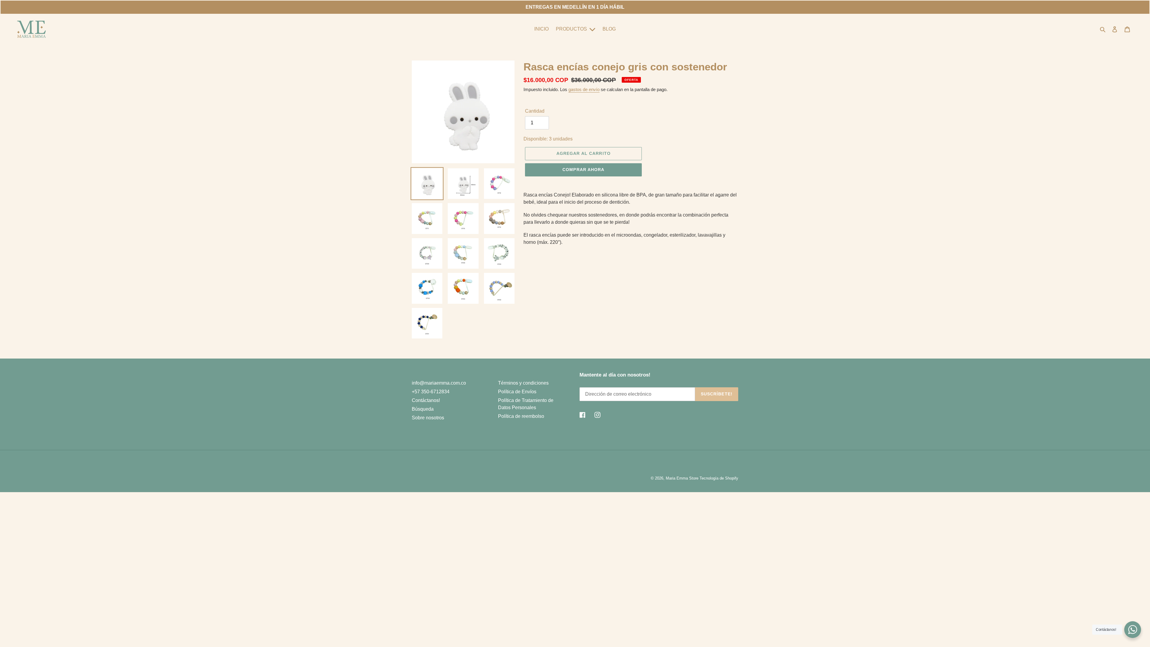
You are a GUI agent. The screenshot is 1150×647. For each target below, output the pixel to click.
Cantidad (534, 111)
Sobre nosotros (428, 417)
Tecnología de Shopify (719, 478)
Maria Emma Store (682, 478)
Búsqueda (423, 409)
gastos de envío (584, 89)
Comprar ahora (583, 169)
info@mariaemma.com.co (439, 383)
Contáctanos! (426, 400)
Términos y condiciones (523, 383)
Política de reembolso (521, 416)
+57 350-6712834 (431, 391)
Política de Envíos (517, 391)
